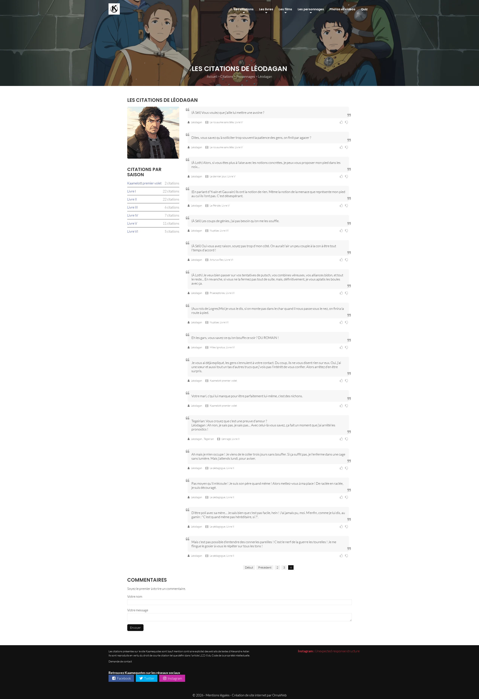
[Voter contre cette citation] (347, 122)
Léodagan (197, 122)
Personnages (245, 76)
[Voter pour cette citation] (342, 122)
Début (249, 567)
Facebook (123, 678)
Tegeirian (209, 438)
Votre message (137, 610)
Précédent (264, 567)
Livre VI (132, 231)
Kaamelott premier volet (144, 183)
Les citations (244, 9)
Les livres (266, 9)
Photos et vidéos (342, 9)
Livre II (132, 199)
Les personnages (311, 9)
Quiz (364, 9)
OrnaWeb (279, 695)
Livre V (132, 223)
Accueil (212, 76)
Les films (285, 9)
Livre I (131, 191)
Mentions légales (218, 695)
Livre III (132, 207)
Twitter (149, 678)
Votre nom (134, 596)
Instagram (174, 678)
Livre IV (132, 215)
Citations (226, 76)
